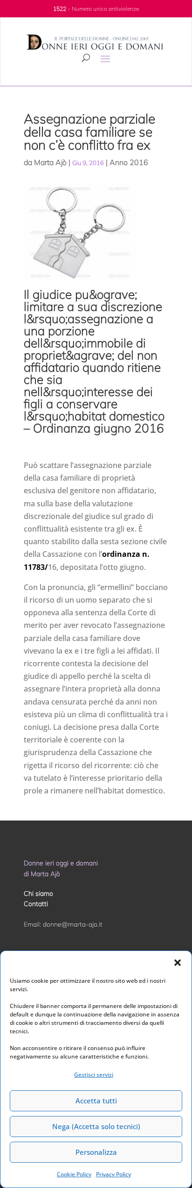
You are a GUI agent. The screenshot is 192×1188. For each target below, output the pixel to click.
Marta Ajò (50, 162)
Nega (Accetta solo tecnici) (96, 1126)
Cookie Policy (74, 1174)
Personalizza (96, 1152)
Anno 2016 (129, 162)
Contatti (36, 904)
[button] (177, 962)
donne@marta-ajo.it (73, 924)
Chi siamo (38, 893)
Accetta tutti (96, 1100)
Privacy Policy (113, 1174)
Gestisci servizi (93, 1075)
